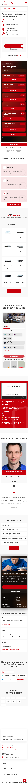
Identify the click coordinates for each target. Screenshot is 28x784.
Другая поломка (14, 144)
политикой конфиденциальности (16, 49)
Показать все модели (14, 290)
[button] (11, 486)
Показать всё (14, 134)
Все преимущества (14, 204)
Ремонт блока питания (9, 95)
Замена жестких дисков (10, 104)
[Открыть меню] (26, 3)
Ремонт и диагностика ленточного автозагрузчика (11, 124)
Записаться (13, 79)
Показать (14, 548)
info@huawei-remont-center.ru (10, 649)
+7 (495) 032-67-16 (18, 3)
